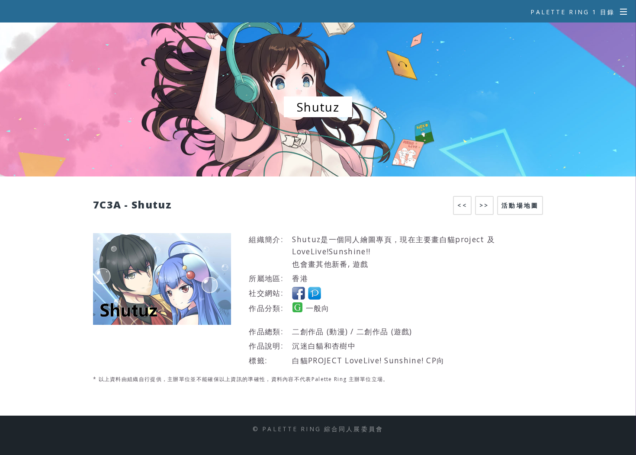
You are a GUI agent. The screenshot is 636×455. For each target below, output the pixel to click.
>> (484, 205)
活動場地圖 (520, 205)
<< (462, 205)
